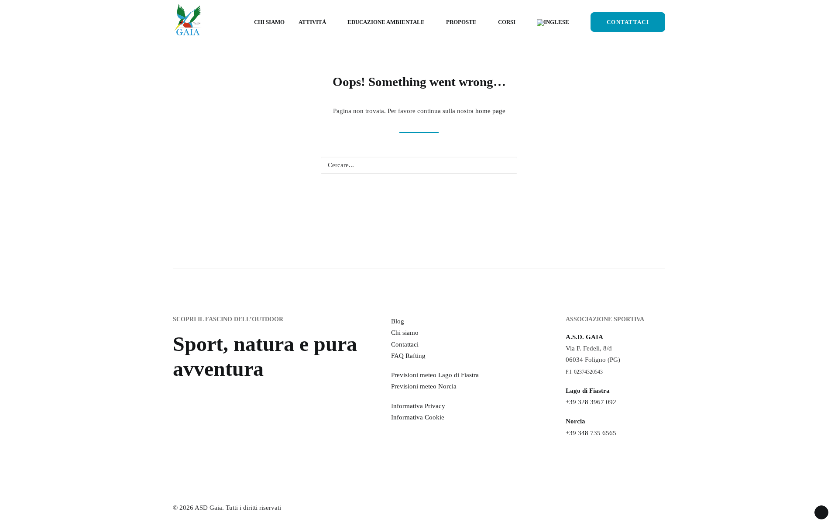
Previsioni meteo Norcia (424, 386)
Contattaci (405, 344)
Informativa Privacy (418, 405)
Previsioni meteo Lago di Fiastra (435, 374)
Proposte (461, 22)
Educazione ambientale (386, 22)
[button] (506, 165)
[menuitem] (269, 22)
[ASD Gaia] (188, 21)
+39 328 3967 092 (591, 401)
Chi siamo (269, 22)
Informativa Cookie (417, 417)
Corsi (506, 22)
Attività (312, 22)
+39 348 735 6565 (591, 432)
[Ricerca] (419, 165)
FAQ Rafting (408, 355)
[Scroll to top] (821, 511)
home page (490, 110)
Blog (397, 321)
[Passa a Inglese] (550, 23)
